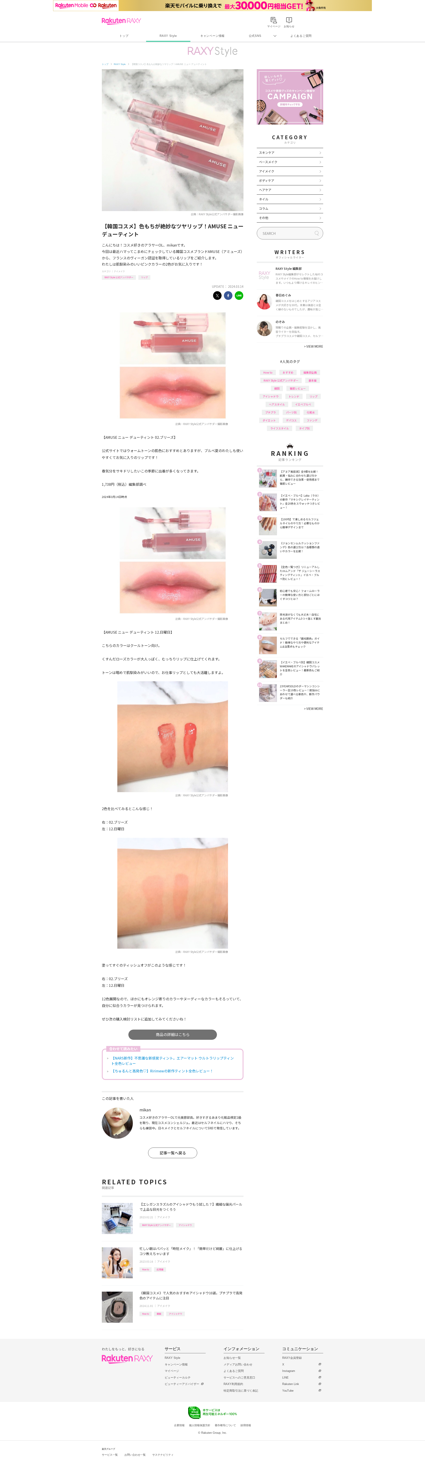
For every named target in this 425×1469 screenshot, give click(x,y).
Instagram (288, 1371)
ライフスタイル (279, 428)
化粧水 (311, 412)
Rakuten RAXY (121, 21)
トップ (123, 35)
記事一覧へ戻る (173, 1153)
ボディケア (266, 180)
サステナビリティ (163, 1454)
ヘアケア (265, 190)
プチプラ (270, 412)
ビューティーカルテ (178, 1377)
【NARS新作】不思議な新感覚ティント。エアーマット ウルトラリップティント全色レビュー (172, 1060)
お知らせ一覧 (232, 1357)
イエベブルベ (303, 404)
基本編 (313, 380)
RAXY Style (168, 35)
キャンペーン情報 (212, 35)
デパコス (291, 420)
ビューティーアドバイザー (182, 1384)
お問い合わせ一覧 (135, 1454)
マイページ (172, 1371)
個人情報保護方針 (199, 1425)
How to (145, 1269)
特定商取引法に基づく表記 (241, 1390)
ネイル (263, 199)
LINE (285, 1377)
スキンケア (266, 152)
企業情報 (179, 1425)
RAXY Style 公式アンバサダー (118, 277)
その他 (263, 217)
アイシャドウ (185, 1225)
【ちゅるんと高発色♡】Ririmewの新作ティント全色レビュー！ (162, 1070)
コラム (263, 208)
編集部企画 (310, 372)
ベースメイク (268, 162)
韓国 (159, 1313)
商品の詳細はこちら (173, 1034)
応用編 (160, 1269)
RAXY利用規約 (233, 1384)
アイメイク (119, 271)
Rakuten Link (290, 1384)
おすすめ (288, 372)
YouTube (288, 1390)
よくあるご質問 (301, 35)
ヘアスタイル (277, 404)
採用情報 (245, 1425)
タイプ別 (304, 428)
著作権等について (225, 1425)
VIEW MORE (313, 346)
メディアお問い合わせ (238, 1364)
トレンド (294, 396)
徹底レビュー (298, 388)
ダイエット (269, 420)
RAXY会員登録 (292, 1357)
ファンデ (312, 420)
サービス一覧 (110, 1454)
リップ (144, 277)
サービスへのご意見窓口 (239, 1377)
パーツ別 (291, 412)
